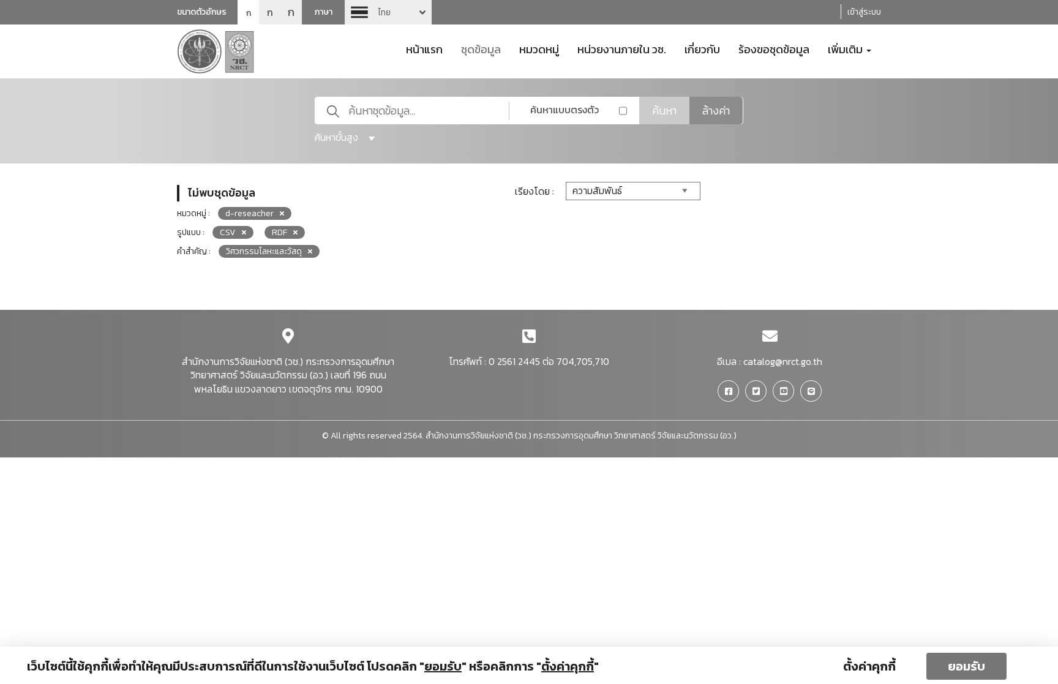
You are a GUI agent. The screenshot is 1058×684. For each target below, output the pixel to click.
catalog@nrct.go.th (782, 361)
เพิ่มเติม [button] (846, 48)
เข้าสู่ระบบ (864, 12)
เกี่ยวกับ (702, 48)
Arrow (388, 12)
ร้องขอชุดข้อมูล (773, 48)
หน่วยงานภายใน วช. (621, 48)
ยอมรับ (966, 666)
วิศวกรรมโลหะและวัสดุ (264, 251)
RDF (279, 232)
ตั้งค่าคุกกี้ (869, 666)
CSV (228, 232)
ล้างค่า (716, 110)
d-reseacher (249, 213)
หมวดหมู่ (539, 48)
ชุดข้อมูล (481, 48)
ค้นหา (664, 110)
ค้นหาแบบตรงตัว (564, 109)
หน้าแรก (424, 48)
